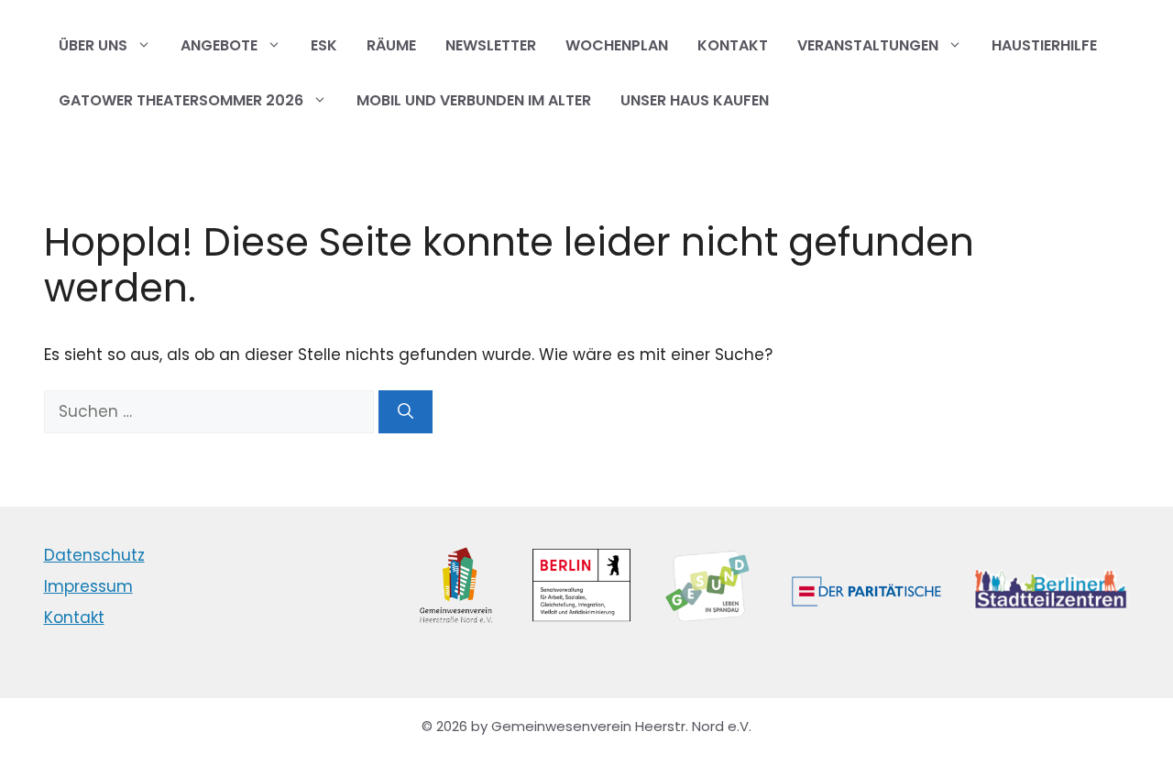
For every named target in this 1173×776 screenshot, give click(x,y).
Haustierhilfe (1044, 45)
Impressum (88, 586)
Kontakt (732, 45)
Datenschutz (94, 555)
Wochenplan (616, 45)
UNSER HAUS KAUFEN (694, 100)
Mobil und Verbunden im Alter (473, 100)
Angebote (219, 45)
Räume (391, 45)
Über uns (93, 45)
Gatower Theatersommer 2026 (181, 100)
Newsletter (490, 45)
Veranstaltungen (867, 45)
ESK (324, 45)
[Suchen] (405, 412)
